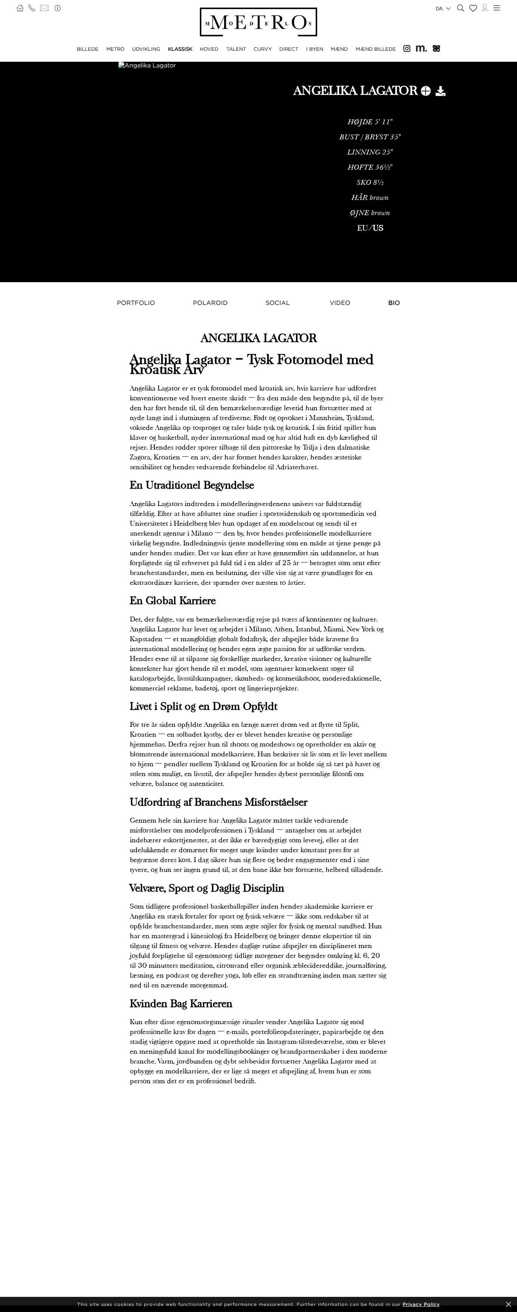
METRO (115, 49)
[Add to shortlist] (426, 92)
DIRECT (288, 49)
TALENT (236, 49)
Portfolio (136, 302)
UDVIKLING (146, 49)
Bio (394, 302)
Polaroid (210, 302)
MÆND (339, 49)
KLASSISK (180, 49)
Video (340, 302)
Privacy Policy (421, 1304)
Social (278, 302)
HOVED (209, 49)
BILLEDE (87, 49)
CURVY (263, 49)
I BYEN (314, 49)
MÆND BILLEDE (376, 49)
